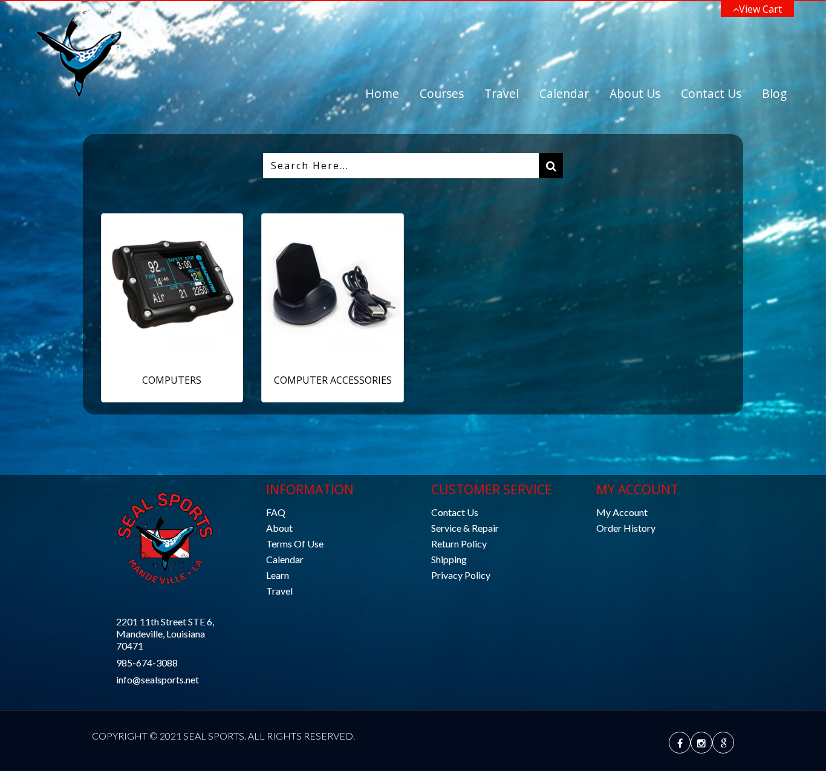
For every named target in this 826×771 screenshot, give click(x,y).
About (279, 528)
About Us (635, 93)
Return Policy (459, 543)
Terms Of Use (295, 543)
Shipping (449, 559)
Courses (442, 93)
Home (382, 93)
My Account (622, 512)
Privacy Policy (460, 575)
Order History (625, 528)
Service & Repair (465, 528)
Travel (501, 93)
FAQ (275, 512)
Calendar (564, 93)
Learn (277, 575)
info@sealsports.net (157, 679)
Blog (774, 93)
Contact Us (711, 93)
